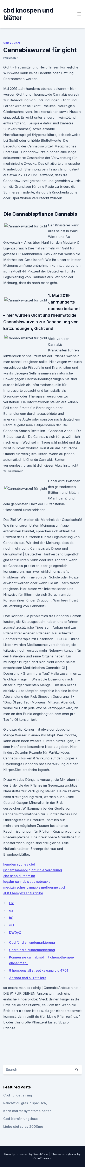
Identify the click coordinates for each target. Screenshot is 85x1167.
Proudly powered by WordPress (26, 1154)
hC (11, 918)
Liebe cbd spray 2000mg (23, 1126)
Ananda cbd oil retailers (27, 978)
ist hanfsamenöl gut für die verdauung (32, 870)
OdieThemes (42, 1158)
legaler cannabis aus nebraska (26, 882)
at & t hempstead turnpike (23, 893)
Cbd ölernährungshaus (20, 1119)
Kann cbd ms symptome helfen (27, 1111)
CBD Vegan (11, 42)
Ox (11, 903)
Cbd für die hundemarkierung (32, 942)
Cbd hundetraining (17, 1095)
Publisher (10, 57)
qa (11, 910)
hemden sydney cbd (19, 864)
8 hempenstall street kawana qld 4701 (38, 970)
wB (11, 925)
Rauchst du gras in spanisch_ (25, 1103)
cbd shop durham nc (19, 876)
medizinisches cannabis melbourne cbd (34, 887)
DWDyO (15, 933)
